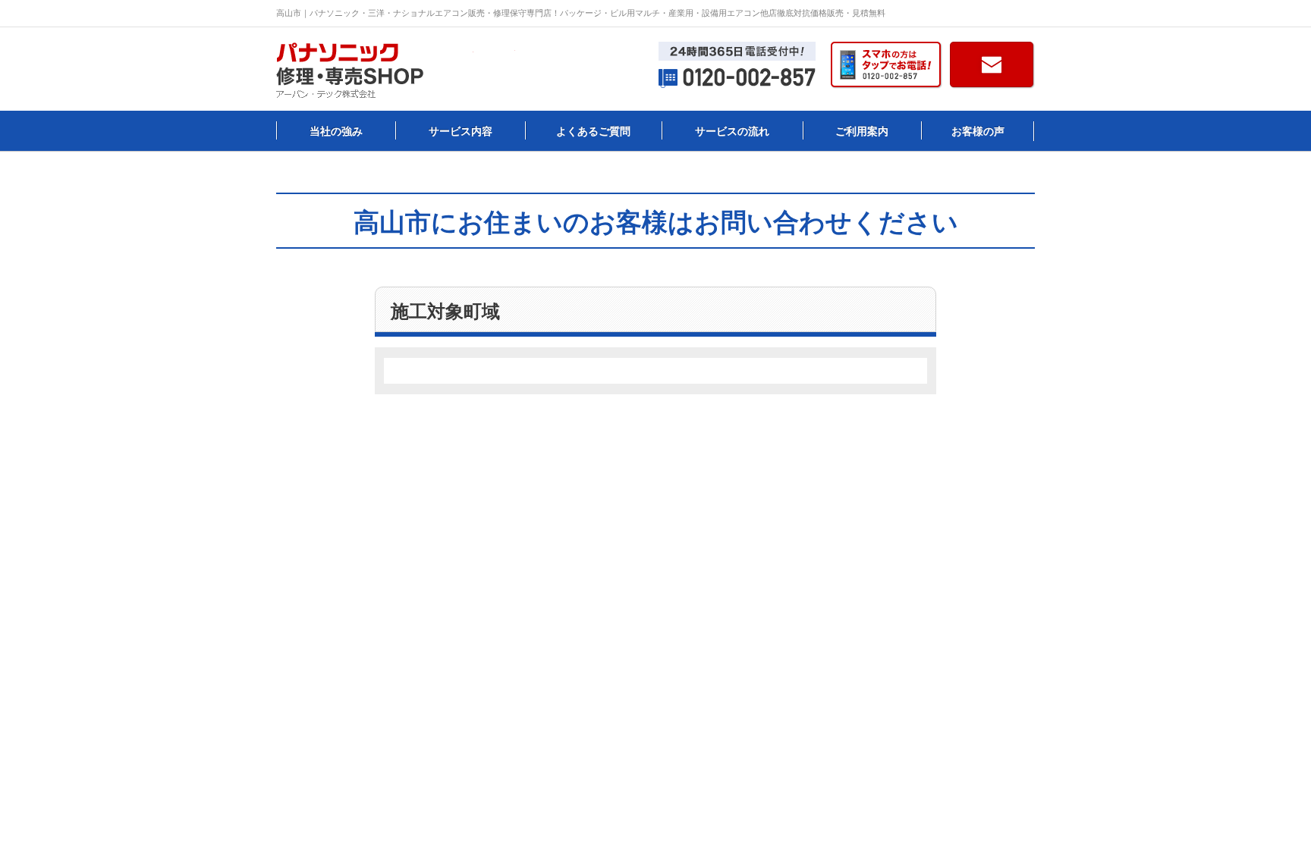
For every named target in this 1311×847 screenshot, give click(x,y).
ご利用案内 (861, 131)
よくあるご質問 (593, 131)
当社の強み (336, 131)
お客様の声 (977, 131)
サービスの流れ (732, 131)
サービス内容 (460, 131)
